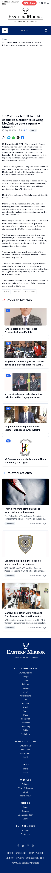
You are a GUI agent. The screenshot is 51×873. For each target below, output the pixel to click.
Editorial (25, 784)
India (26, 773)
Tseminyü (25, 723)
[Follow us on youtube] (48, 3)
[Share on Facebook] (22, 137)
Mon (25, 700)
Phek (25, 715)
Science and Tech (25, 815)
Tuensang (25, 726)
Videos (25, 807)
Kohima (25, 684)
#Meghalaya (30, 292)
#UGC (6, 292)
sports (20, 858)
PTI (25, 130)
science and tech (35, 858)
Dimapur (25, 677)
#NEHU (17, 292)
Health (25, 757)
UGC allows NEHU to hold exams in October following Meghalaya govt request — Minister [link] (22, 43)
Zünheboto (25, 734)
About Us (26, 830)
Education (25, 750)
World (25, 769)
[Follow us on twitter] (42, 3)
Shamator (25, 719)
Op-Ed (25, 792)
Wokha (25, 730)
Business (25, 811)
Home (4, 39)
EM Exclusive (25, 746)
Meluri (25, 692)
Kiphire (25, 680)
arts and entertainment (25, 863)
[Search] (46, 30)
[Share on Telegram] (8, 137)
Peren (25, 711)
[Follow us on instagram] (45, 3)
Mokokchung (25, 696)
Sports (25, 819)
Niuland (25, 703)
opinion (10, 858)
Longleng (26, 688)
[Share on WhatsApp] (13, 138)
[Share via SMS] (18, 137)
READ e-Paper (29, 3)
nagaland (21, 853)
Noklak (25, 707)
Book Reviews (26, 796)
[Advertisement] (25, 83)
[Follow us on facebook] (39, 3)
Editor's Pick (25, 753)
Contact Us (25, 834)
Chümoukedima (25, 673)
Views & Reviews (25, 788)
